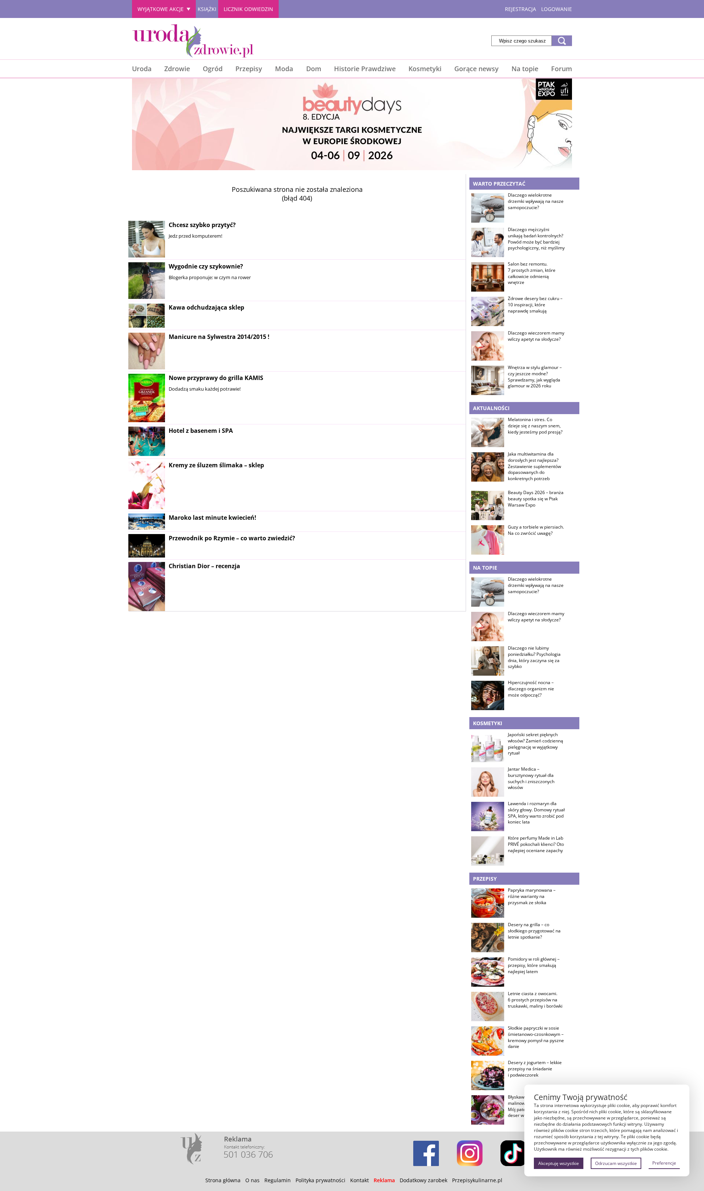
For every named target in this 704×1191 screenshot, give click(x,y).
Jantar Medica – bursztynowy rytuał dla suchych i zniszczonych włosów (531, 778)
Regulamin (277, 1180)
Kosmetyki (424, 68)
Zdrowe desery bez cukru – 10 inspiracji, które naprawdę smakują (535, 305)
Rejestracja (520, 9)
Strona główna (223, 1180)
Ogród (213, 68)
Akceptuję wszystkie (558, 1163)
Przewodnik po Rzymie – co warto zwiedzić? (232, 538)
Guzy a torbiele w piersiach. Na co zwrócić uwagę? (536, 530)
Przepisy (248, 68)
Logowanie (556, 9)
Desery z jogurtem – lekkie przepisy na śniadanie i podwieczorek (535, 1069)
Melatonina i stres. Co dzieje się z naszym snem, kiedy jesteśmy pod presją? (535, 426)
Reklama (384, 1180)
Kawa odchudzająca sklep (206, 307)
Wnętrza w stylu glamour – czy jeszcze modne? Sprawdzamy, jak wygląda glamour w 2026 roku (535, 377)
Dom (313, 68)
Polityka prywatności (320, 1180)
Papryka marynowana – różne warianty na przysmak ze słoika (532, 896)
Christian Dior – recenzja (204, 566)
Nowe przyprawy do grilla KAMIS (216, 378)
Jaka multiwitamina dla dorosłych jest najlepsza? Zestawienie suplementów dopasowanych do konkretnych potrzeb (534, 466)
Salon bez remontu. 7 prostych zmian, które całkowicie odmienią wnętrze (532, 273)
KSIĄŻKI (207, 9)
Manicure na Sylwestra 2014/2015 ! (219, 337)
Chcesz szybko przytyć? (202, 225)
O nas (252, 1180)
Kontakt (359, 1180)
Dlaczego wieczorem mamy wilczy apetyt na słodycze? (536, 336)
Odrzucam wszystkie (616, 1163)
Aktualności (491, 408)
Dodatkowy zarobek (423, 1180)
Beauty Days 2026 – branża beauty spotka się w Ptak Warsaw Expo (536, 499)
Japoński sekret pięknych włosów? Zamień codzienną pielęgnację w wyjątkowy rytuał (535, 744)
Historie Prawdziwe (365, 68)
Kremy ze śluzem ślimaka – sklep (216, 465)
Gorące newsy (476, 68)
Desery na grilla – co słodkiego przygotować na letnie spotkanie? (534, 931)
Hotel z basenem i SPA (201, 431)
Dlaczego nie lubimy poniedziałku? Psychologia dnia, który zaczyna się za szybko (534, 657)
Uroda (141, 68)
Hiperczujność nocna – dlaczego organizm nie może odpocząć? (531, 689)
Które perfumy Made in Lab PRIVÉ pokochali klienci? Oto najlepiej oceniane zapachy (536, 844)
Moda (284, 68)
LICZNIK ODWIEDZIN (248, 9)
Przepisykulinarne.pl (477, 1180)
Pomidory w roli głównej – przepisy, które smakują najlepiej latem (534, 965)
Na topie (524, 68)
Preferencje (664, 1163)
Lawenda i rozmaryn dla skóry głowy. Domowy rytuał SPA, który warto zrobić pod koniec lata (536, 813)
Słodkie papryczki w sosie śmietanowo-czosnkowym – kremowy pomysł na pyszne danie (536, 1037)
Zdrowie (177, 68)
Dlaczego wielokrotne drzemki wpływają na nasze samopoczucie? (536, 201)
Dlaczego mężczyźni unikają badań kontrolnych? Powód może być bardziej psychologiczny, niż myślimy (536, 239)
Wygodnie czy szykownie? (206, 266)
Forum (561, 68)
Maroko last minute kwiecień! (212, 518)
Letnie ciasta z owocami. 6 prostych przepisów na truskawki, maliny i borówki (535, 1000)
